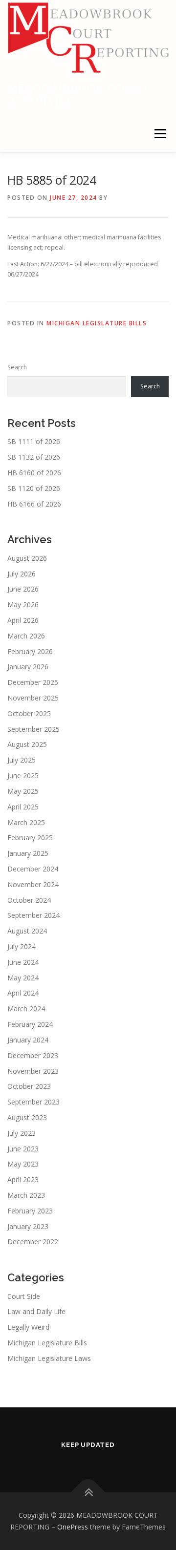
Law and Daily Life (36, 1311)
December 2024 (32, 868)
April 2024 (23, 993)
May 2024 (23, 977)
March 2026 (26, 635)
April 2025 (23, 806)
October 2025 (29, 713)
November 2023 (33, 1071)
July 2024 (21, 946)
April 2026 (23, 620)
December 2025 (32, 682)
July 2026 (21, 573)
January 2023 (27, 1226)
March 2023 (26, 1195)
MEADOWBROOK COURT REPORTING (78, 94)
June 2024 (23, 962)
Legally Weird (28, 1327)
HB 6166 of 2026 (34, 504)
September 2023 (33, 1101)
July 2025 (21, 759)
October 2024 (29, 900)
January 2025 (27, 853)
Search (17, 367)
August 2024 (27, 930)
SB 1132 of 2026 (33, 457)
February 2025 (30, 837)
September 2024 (33, 915)
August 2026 (27, 558)
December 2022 (32, 1241)
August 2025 (27, 744)
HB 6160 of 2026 (34, 472)
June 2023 (23, 1148)
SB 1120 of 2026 (33, 488)
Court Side (23, 1296)
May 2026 (23, 604)
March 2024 (26, 1008)
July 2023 (21, 1133)
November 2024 (33, 884)
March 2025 (26, 822)
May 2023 (23, 1163)
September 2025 (33, 729)
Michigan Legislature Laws (49, 1358)
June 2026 (23, 589)
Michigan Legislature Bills (96, 323)
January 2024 (27, 1039)
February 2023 (30, 1210)
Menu (160, 133)
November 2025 (33, 697)
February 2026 (30, 651)
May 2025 (23, 791)
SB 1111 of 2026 (33, 441)
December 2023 (32, 1055)
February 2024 (30, 1024)
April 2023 (23, 1179)
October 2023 (29, 1086)
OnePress (72, 1526)
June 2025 (23, 775)
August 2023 (27, 1117)
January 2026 (27, 666)
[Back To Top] (88, 1492)
